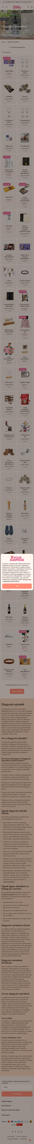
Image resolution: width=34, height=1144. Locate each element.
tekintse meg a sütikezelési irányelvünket (16, 580)
